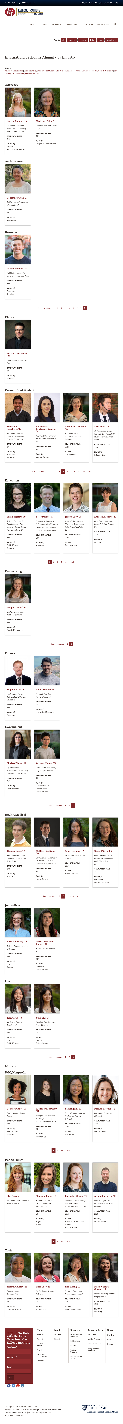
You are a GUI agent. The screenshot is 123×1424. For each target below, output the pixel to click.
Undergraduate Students (76, 1357)
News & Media (103, 24)
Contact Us (46, 1412)
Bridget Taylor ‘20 (16, 607)
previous (47, 308)
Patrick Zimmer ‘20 (17, 268)
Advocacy (8, 71)
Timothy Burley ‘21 (17, 1286)
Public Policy (30, 74)
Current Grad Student (46, 71)
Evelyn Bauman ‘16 (17, 121)
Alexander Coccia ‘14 (105, 1196)
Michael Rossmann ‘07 (17, 354)
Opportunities (73, 24)
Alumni (57, 1339)
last (90, 471)
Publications (75, 1341)
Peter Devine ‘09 (44, 516)
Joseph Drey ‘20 (73, 516)
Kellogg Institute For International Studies (21, 1409)
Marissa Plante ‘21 (16, 763)
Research (56, 24)
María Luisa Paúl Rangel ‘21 (45, 942)
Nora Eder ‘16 (43, 1286)
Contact (40, 1339)
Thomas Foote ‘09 (16, 850)
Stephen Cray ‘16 (16, 689)
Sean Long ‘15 (101, 426)
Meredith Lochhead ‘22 (75, 427)
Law (115, 71)
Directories (58, 1335)
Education (59, 71)
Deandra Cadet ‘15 (16, 1108)
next (84, 471)
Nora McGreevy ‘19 (17, 941)
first (39, 308)
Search (115, 25)
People (44, 24)
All (63, 40)
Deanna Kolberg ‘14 (104, 1108)
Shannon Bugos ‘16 (46, 1196)
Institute (40, 1335)
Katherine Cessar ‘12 (76, 1196)
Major (92, 40)
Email (9, 1367)
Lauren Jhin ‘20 (73, 1108)
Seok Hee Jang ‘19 (74, 850)
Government (86, 71)
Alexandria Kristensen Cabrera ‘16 (46, 429)
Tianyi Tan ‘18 (14, 1017)
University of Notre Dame (27, 1406)
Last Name (12, 1357)
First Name (12, 1347)
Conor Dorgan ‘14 (45, 689)
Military (8, 74)
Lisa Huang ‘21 (72, 1286)
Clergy (34, 71)
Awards (39, 1350)
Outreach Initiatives (40, 1344)
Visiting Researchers (95, 1339)
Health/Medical (98, 71)
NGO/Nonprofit (18, 74)
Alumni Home (111, 40)
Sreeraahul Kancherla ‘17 (14, 427)
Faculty (73, 1345)
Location (72, 40)
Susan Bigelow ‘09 (16, 516)
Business (27, 71)
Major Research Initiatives (76, 1336)
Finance (78, 71)
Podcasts (110, 1344)
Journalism (109, 71)
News (109, 1339)
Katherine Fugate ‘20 (105, 516)
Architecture (18, 71)
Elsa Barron (13, 1196)
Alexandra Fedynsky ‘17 (46, 1110)
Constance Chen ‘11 (17, 197)
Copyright (8, 1406)
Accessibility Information (14, 1415)
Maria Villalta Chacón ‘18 (101, 1288)
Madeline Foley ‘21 (46, 121)
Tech (38, 74)
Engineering (69, 71)
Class (100, 40)
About (33, 24)
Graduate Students (73, 1351)
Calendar (89, 24)
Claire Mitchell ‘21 (104, 850)
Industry (83, 40)
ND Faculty (92, 1335)
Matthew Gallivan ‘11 (45, 852)
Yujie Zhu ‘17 (43, 1017)
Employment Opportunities (42, 1355)
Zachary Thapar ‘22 (46, 763)
